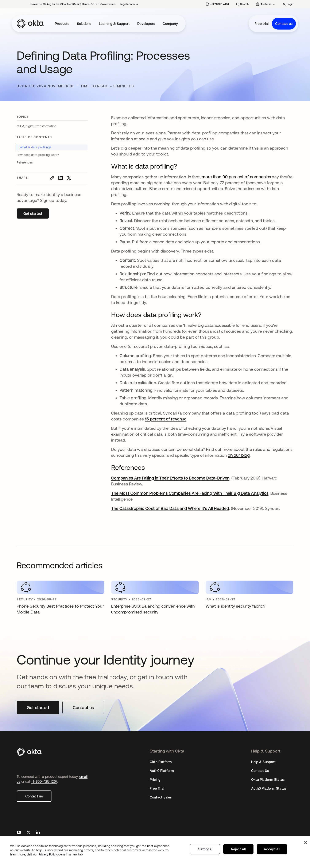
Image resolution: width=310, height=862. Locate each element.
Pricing (155, 779)
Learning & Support (114, 24)
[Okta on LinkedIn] (38, 832)
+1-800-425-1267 (44, 781)
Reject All (238, 849)
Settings (204, 849)
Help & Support (263, 762)
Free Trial (157, 788)
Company (170, 24)
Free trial (261, 24)
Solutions (84, 24)
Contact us (283, 24)
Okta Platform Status (267, 779)
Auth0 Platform (162, 771)
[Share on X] (69, 178)
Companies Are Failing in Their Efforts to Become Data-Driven (170, 478)
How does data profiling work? (38, 155)
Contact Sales (161, 797)
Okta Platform (161, 762)
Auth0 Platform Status (268, 788)
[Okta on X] (28, 832)
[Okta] (30, 23)
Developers (146, 24)
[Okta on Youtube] (19, 832)
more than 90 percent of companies (236, 176)
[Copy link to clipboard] (52, 178)
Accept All (272, 849)
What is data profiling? (35, 147)
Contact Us (260, 771)
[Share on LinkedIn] (60, 178)
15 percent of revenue (165, 418)
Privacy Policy (61, 854)
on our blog (239, 455)
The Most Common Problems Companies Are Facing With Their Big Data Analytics (189, 493)
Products (62, 24)
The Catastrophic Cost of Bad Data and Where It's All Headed (170, 508)
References (25, 162)
